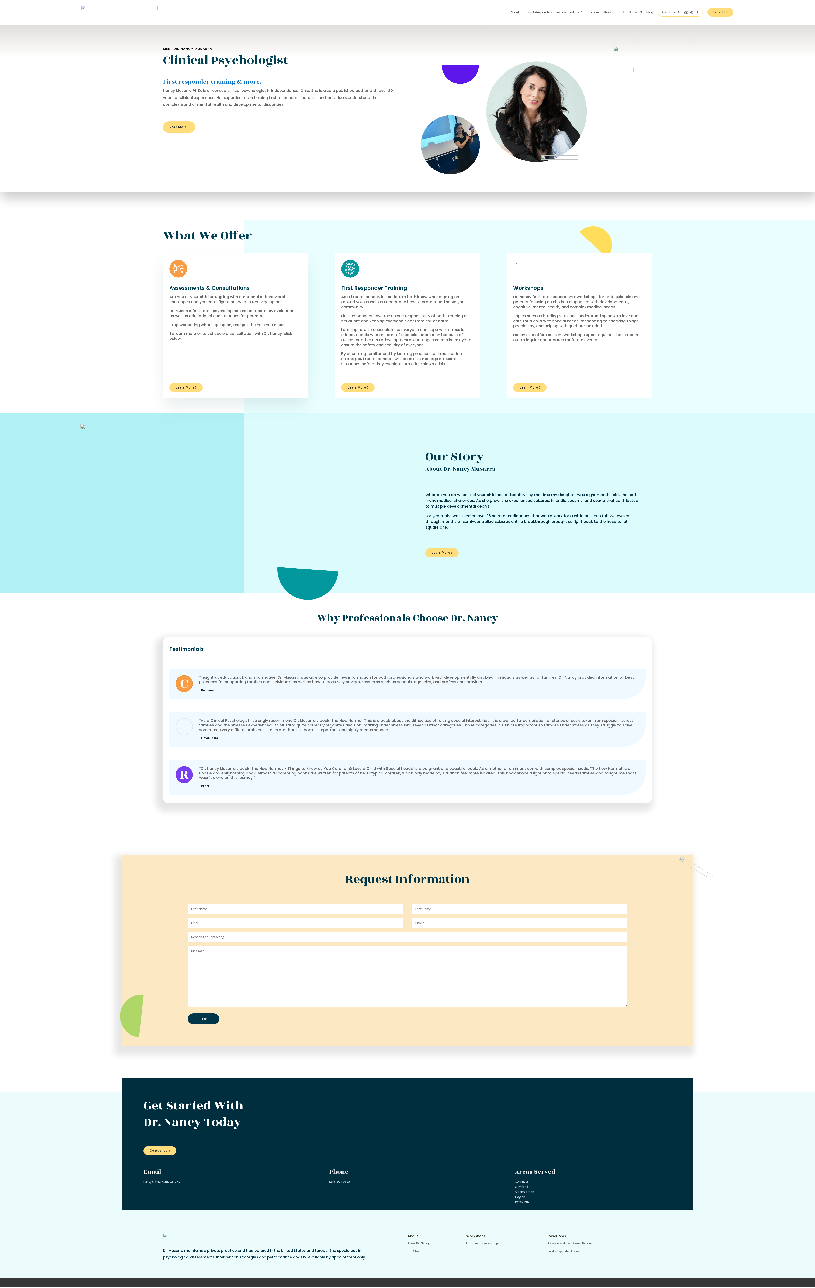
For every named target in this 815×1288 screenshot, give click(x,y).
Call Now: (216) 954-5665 (680, 12)
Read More (178, 127)
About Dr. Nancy (418, 1243)
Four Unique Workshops (483, 1243)
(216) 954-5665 (339, 1182)
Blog (649, 12)
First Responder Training (565, 1251)
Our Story (414, 1251)
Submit (203, 1018)
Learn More (185, 387)
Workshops (612, 12)
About (514, 12)
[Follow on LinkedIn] (192, 1265)
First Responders (540, 12)
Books (633, 12)
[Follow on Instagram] (180, 1265)
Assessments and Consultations (570, 1243)
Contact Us (720, 12)
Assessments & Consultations (578, 12)
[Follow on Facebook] (168, 1265)
